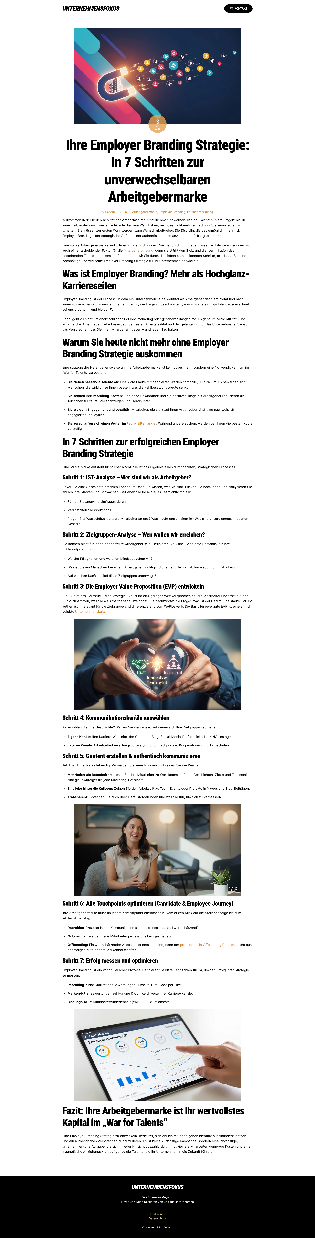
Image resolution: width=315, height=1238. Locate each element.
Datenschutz (157, 1218)
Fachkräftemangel (141, 423)
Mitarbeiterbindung (138, 250)
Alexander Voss (114, 212)
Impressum (157, 1213)
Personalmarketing (200, 212)
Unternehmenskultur (91, 612)
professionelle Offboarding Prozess (207, 945)
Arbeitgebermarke (144, 212)
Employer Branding (172, 212)
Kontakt (240, 8)
